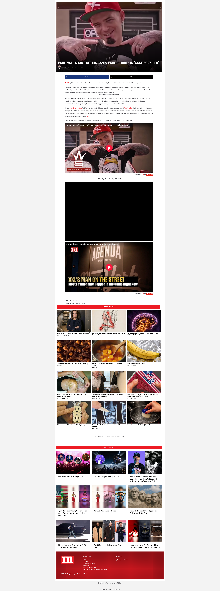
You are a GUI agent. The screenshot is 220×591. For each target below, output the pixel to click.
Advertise (85, 561)
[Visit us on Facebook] (127, 560)
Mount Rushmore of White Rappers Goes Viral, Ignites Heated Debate (144, 512)
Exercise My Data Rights (89, 567)
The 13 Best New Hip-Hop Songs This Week (107, 546)
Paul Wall (67, 83)
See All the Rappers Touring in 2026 (70, 477)
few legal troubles (76, 108)
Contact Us (86, 559)
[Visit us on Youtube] (124, 560)
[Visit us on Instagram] (117, 560)
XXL (143, 174)
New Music (78, 303)
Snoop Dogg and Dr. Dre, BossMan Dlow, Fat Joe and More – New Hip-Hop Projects (145, 546)
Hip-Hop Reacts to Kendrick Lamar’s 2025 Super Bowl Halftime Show (72, 546)
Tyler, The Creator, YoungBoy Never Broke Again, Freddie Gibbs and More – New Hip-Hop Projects (73, 513)
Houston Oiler (128, 108)
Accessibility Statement (89, 563)
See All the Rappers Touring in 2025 (106, 477)
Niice (87, 116)
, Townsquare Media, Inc (76, 574)
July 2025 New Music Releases (105, 511)
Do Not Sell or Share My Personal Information (95, 569)
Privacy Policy (86, 565)
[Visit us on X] (121, 560)
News (83, 303)
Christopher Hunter (66, 67)
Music (73, 303)
